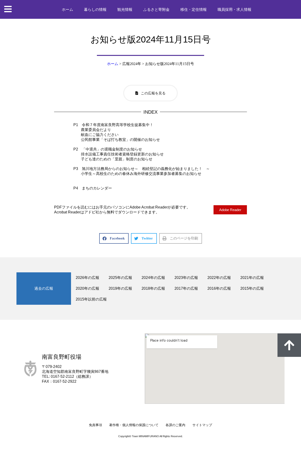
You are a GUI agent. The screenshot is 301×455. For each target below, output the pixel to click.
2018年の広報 (153, 288)
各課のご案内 (175, 425)
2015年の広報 (252, 288)
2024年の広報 (153, 278)
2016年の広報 (219, 288)
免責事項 (95, 425)
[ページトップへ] (289, 345)
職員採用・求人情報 (234, 10)
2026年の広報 (87, 278)
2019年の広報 (120, 288)
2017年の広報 (186, 288)
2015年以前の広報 (91, 299)
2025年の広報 (120, 278)
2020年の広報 (87, 288)
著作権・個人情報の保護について (133, 425)
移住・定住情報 (193, 10)
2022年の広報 (219, 278)
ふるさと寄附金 (156, 10)
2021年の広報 (252, 278)
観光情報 (124, 10)
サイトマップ (202, 425)
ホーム (67, 10)
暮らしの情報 (95, 10)
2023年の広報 (186, 278)
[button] (114, 238)
